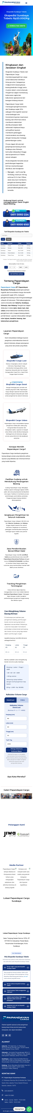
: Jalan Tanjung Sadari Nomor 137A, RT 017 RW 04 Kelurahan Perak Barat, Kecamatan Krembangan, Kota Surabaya (16, 1060)
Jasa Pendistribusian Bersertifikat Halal (16, 550)
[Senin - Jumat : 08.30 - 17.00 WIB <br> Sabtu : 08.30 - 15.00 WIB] (2, 1099)
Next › (20, 267)
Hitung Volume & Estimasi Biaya (16, 750)
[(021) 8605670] (2, 1090)
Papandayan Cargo (8, 287)
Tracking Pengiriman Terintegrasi (16, 585)
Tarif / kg (9, 740)
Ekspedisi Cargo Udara (16, 420)
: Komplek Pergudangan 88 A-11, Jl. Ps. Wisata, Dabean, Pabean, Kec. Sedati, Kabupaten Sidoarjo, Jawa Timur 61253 (16, 1054)
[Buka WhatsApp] (29, 1109)
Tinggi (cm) (9, 731)
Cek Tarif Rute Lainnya (16, 274)
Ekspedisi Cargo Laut (16, 361)
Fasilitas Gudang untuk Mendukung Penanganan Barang (16, 481)
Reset (8, 239)
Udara (22, 700)
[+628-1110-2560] (2, 1095)
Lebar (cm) (9, 723)
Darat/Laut (10, 700)
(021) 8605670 (8, 1091)
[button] (26, 3)
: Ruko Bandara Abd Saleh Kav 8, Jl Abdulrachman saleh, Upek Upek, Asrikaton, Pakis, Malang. (16, 1066)
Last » (26, 267)
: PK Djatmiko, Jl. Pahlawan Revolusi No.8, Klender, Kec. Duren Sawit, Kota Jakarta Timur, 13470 (15, 1047)
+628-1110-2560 (9, 1095)
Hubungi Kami (19, 1109)
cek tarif (25, 976)
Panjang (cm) (10, 714)
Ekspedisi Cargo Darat (16, 384)
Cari (3, 239)
